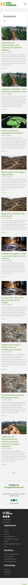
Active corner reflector (8, 556)
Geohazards (6, 534)
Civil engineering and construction (11, 539)
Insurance (6, 541)
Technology (9, 565)
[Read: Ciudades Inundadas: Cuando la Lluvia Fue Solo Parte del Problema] (14, 243)
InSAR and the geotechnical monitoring (12, 543)
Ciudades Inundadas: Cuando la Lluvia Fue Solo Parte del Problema (13, 256)
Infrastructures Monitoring (9, 536)
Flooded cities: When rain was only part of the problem (12, 300)
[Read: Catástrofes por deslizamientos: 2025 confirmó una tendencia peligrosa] (14, 33)
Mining (5, 529)
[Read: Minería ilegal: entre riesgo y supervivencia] (14, 162)
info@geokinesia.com (14, 487)
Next (14, 472)
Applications (10, 525)
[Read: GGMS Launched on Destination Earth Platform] (14, 121)
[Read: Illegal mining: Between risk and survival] (14, 204)
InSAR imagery (7, 574)
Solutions (8, 550)
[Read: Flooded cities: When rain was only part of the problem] (14, 288)
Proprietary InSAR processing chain (11, 554)
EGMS (5, 546)
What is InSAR (7, 569)
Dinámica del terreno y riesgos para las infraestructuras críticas (11, 347)
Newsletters (3, 52)
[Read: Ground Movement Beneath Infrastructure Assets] (14, 383)
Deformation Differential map (10, 561)
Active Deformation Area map (10, 559)
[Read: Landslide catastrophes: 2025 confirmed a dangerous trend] (14, 79)
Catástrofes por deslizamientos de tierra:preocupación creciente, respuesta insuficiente (10, 441)
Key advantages (7, 571)
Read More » (4, 68)
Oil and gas (6, 531)
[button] (25, 4)
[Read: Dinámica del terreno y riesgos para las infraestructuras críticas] (14, 332)
